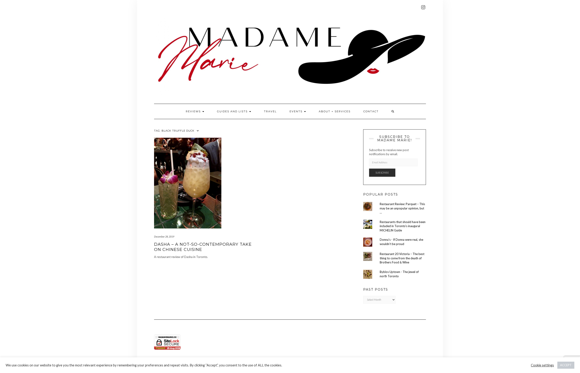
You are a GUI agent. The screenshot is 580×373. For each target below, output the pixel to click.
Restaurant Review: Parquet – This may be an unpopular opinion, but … (402, 208)
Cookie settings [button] (542, 365)
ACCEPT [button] (566, 365)
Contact (371, 111)
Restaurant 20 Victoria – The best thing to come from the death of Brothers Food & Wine (402, 258)
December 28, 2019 (164, 236)
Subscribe (382, 172)
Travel (270, 111)
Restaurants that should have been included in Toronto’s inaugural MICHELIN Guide (402, 226)
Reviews (194, 111)
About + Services (334, 111)
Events (297, 111)
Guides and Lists (233, 111)
